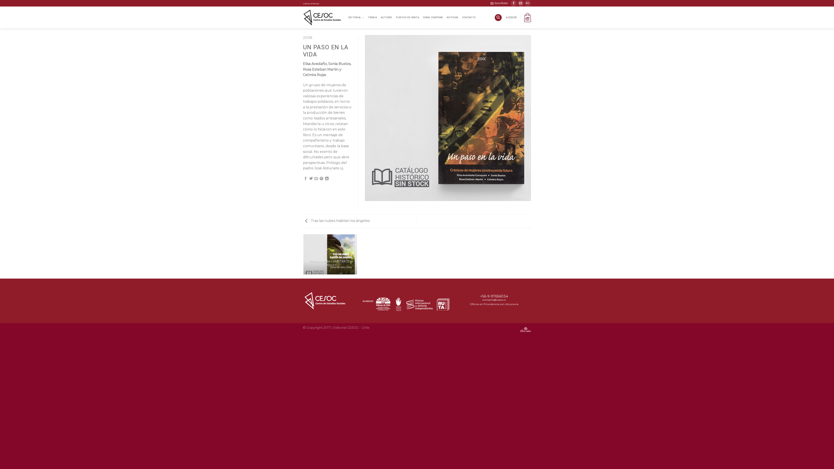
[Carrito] (527, 17)
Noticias (452, 17)
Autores (386, 17)
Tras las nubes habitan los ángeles (340, 221)
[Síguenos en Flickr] (528, 3)
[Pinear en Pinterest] (321, 179)
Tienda (372, 17)
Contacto (469, 17)
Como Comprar (433, 17)
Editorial (354, 17)
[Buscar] (498, 17)
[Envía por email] (316, 179)
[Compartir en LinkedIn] (327, 179)
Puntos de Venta (407, 17)
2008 (307, 38)
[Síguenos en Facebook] (514, 3)
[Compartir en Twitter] (311, 179)
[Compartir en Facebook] (305, 179)
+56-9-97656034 (494, 296)
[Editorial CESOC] (322, 17)
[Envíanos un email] (521, 3)
